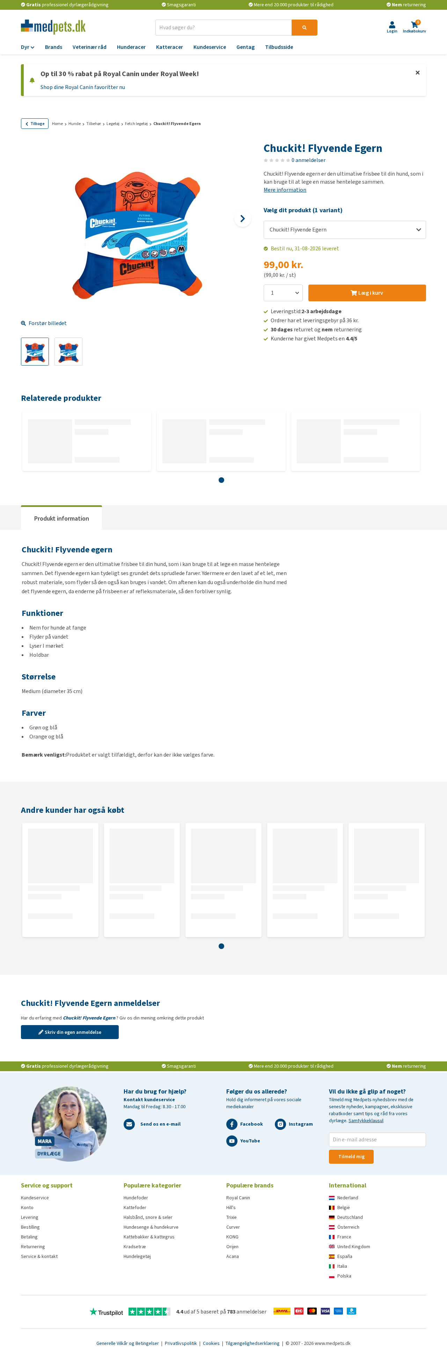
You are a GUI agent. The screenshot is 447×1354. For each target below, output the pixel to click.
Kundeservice (35, 1197)
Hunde (74, 123)
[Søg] (304, 28)
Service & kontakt (39, 1256)
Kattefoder (135, 1207)
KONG (232, 1237)
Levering (29, 1217)
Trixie (231, 1217)
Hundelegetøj (137, 1256)
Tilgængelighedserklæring (253, 1343)
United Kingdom (353, 1246)
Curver (233, 1227)
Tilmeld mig (351, 1156)
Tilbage (37, 123)
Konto (27, 1207)
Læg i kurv (370, 292)
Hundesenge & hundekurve (151, 1227)
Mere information (285, 189)
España (344, 1256)
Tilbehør (93, 123)
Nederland (347, 1197)
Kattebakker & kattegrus (149, 1237)
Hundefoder (136, 1197)
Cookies (212, 1343)
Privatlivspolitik (181, 1343)
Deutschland (350, 1217)
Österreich (348, 1227)
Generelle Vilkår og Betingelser (128, 1343)
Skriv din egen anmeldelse (73, 1032)
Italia (342, 1266)
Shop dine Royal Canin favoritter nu (83, 87)
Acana (232, 1256)
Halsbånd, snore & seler (148, 1217)
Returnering (33, 1246)
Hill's (231, 1207)
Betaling (29, 1237)
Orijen (232, 1246)
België (343, 1207)
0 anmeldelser (308, 160)
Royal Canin (238, 1197)
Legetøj (113, 123)
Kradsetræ (135, 1246)
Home (57, 123)
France (344, 1237)
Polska (344, 1276)
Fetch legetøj (136, 123)
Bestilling (30, 1227)
